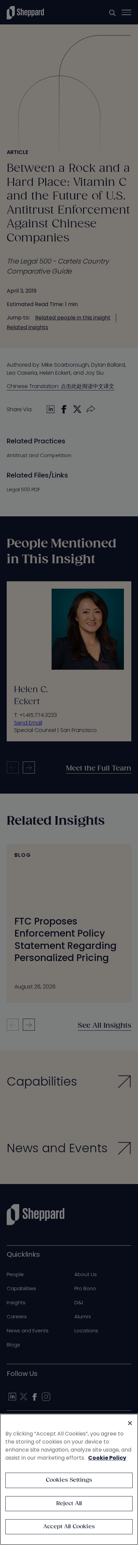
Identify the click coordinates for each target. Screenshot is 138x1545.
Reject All (69, 1503)
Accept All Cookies (69, 1527)
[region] (69, 1479)
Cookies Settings (69, 1480)
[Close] (130, 1423)
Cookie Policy (107, 1458)
